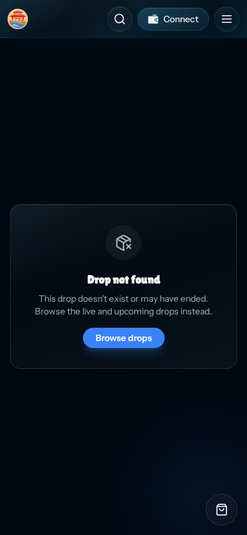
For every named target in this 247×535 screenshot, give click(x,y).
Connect (180, 19)
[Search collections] (119, 19)
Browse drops (124, 338)
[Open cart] (221, 509)
